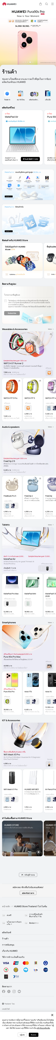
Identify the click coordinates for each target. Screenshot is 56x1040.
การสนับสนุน (8, 944)
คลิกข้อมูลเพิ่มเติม (43, 1028)
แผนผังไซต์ (6, 1009)
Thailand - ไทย (9, 1004)
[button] (40, 3)
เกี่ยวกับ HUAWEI (10, 951)
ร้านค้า (5, 938)
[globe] (3, 1004)
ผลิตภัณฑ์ (6, 932)
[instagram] (14, 992)
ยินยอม (33, 1035)
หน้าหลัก (6, 906)
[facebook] (3, 992)
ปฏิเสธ (22, 1035)
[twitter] (8, 992)
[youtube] (19, 992)
